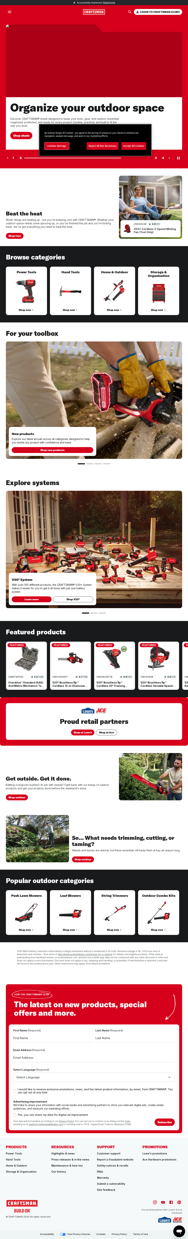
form (127, 1121)
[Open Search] (129, 12)
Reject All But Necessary (103, 146)
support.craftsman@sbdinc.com (46, 1124)
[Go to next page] (169, 157)
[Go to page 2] (89, 463)
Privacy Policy (66, 1121)
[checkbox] (14, 1090)
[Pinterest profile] (179, 1202)
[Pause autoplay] (178, 157)
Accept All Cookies (133, 146)
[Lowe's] (164, 1219)
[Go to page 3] (98, 463)
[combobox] (94, 1077)
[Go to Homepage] (94, 12)
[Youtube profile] (163, 1202)
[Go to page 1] (81, 463)
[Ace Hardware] (177, 1219)
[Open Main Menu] (9, 12)
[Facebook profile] (171, 1202)
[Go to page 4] (106, 463)
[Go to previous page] (8, 157)
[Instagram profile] (155, 1202)
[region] (94, 294)
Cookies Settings (56, 146)
